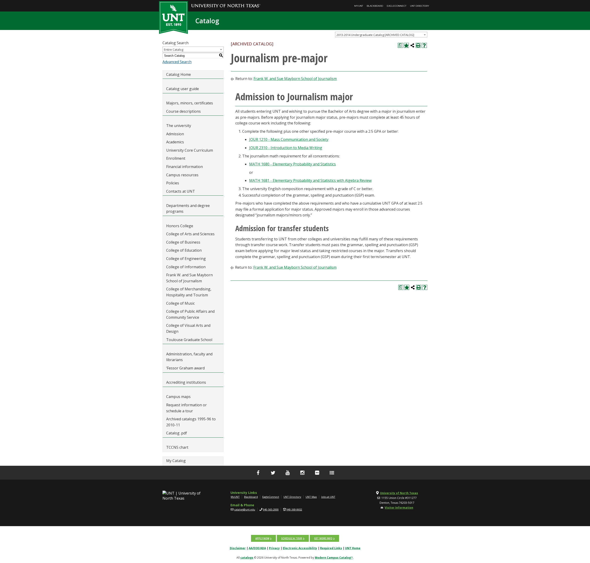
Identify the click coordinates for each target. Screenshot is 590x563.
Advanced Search (177, 61)
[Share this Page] (412, 45)
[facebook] (258, 472)
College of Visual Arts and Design (188, 328)
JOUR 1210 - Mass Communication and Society (288, 139)
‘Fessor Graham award (186, 368)
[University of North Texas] (225, 2)
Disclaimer (238, 548)
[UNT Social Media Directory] (331, 472)
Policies (172, 183)
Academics (175, 141)
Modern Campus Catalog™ (334, 558)
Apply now (262, 538)
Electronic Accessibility (300, 548)
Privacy (274, 548)
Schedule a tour (291, 538)
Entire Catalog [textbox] (173, 49)
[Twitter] (272, 472)
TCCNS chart (177, 447)
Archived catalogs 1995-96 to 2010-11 (191, 421)
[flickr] (317, 472)
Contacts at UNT (180, 191)
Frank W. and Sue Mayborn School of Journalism (189, 277)
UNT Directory (419, 5)
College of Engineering (186, 258)
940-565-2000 (271, 509)
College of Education (184, 250)
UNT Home (352, 548)
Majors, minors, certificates (189, 103)
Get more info (323, 538)
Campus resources (182, 174)
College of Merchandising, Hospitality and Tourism (188, 292)
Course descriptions (183, 111)
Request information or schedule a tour (186, 407)
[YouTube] (287, 472)
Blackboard (375, 5)
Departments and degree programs (188, 208)
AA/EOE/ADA (257, 548)
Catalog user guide (182, 88)
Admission (175, 133)
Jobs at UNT (328, 496)
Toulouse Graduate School (189, 339)
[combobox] (381, 34)
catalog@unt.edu (244, 509)
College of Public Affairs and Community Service (190, 314)
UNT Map (311, 496)
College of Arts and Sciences (190, 233)
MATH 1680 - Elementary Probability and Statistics (292, 164)
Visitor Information (399, 508)
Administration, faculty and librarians (189, 357)
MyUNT (358, 5)
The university (178, 125)
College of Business (183, 242)
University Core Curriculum (189, 150)
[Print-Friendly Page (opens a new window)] (418, 45)
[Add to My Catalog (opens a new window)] (406, 45)
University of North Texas (399, 493)
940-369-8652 (294, 509)
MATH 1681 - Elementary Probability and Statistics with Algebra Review (310, 180)
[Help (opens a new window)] (424, 45)
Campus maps (178, 396)
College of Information (186, 266)
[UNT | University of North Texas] (186, 496)
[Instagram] (302, 472)
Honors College (179, 225)
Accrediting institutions (186, 382)
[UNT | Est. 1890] (173, 17)
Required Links (331, 548)
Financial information (184, 166)
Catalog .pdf (176, 433)
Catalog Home (178, 74)
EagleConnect (396, 5)
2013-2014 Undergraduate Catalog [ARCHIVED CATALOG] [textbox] (375, 35)
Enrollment (175, 158)
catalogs (246, 558)
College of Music (180, 303)
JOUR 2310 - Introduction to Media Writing (285, 147)
